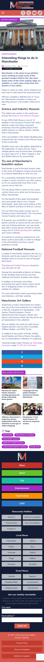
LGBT (22, 503)
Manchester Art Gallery (25, 435)
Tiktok (40, 13)
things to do (35, 446)
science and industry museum (15, 446)
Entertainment (9, 19)
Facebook (23, 13)
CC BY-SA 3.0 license (27, 345)
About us (11, 517)
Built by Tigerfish (22, 637)
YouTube (34, 13)
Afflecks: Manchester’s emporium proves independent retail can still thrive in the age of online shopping (11, 421)
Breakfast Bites (11, 582)
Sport (22, 473)
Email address (8, 616)
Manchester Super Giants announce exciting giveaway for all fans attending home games (11, 394)
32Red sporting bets (22, 230)
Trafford (32, 552)
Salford (32, 541)
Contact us (11, 529)
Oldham (32, 558)
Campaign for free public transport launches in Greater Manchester (31, 393)
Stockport (11, 564)
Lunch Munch (32, 582)
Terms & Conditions (33, 523)
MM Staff (24, 66)
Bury (33, 546)
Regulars (32, 576)
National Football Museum (18, 265)
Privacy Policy (11, 523)
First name (6, 607)
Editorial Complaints (32, 517)
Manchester (7, 435)
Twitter (28, 13)
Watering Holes (11, 588)
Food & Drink (22, 495)
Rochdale (32, 564)
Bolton (11, 546)
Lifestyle (11, 576)
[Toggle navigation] (3, 13)
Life (22, 480)
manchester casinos (11, 439)
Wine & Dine (32, 588)
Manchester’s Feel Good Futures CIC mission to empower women (31, 420)
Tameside (11, 552)
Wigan (11, 558)
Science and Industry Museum (25, 115)
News (22, 465)
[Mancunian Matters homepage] (22, 5)
